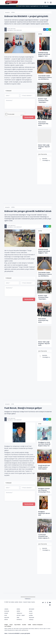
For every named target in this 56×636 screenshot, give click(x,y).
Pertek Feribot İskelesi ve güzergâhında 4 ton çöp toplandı (32, 6)
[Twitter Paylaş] (47, 29)
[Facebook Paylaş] (44, 29)
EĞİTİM (12, 12)
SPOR (12, 404)
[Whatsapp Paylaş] (50, 29)
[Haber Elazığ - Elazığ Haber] (11, 2)
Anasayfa (7, 12)
